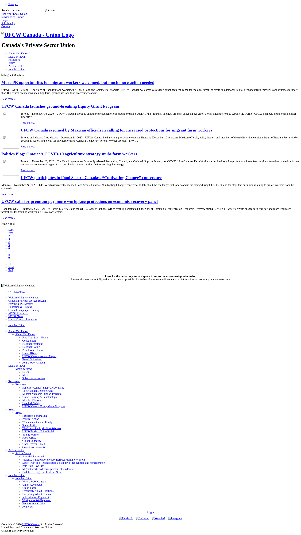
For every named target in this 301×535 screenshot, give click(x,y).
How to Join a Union (33, 503)
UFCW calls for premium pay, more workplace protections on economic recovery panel (79, 201)
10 (9, 260)
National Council (31, 346)
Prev (10, 232)
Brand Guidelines (32, 359)
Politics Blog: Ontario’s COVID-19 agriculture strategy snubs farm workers (69, 154)
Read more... (8, 98)
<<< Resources (16, 291)
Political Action (30, 418)
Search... (6, 10)
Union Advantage (32, 484)
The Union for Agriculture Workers (41, 428)
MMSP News (15, 316)
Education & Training (20, 306)
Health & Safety (31, 403)
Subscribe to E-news (33, 378)
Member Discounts (32, 400)
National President (32, 343)
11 (9, 264)
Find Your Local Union (35, 337)
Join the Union (16, 69)
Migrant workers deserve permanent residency (47, 469)
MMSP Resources (18, 313)
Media (25, 375)
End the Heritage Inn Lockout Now (41, 472)
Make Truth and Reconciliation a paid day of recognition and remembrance (63, 462)
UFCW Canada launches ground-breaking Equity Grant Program (60, 106)
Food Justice (29, 437)
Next (11, 267)
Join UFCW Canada (33, 362)
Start (10, 229)
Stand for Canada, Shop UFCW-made (43, 387)
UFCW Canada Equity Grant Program (43, 406)
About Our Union (18, 53)
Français (13, 4)
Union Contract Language (22, 319)
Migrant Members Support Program (41, 393)
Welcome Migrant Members (23, 297)
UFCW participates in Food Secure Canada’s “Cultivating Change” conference (91, 177)
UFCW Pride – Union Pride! (38, 431)
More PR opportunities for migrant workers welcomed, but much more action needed (77, 82)
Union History (30, 353)
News (25, 371)
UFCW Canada (31, 524)
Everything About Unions (36, 494)
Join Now (27, 506)
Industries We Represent (35, 497)
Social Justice (29, 425)
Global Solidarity (31, 440)
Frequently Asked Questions (37, 490)
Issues (11, 62)
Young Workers (31, 434)
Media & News (16, 56)
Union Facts (29, 487)
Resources (14, 59)
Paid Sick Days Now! (34, 465)
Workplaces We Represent (36, 500)
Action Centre (16, 66)
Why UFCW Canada (34, 481)
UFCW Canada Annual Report (39, 356)
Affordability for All (33, 456)
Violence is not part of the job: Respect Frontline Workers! (54, 459)
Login (150, 512)
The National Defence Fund (37, 390)
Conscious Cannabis (33, 447)
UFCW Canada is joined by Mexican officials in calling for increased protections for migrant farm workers (116, 130)
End (10, 270)
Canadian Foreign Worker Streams (27, 300)
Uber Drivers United (33, 443)
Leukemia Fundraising (34, 415)
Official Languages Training (23, 310)
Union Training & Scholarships (39, 397)
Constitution (29, 340)
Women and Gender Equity (37, 422)
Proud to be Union (32, 350)
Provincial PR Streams (20, 303)
